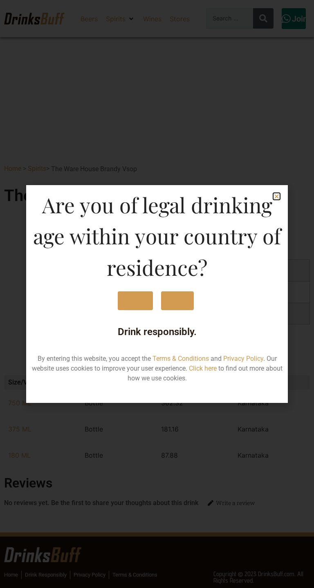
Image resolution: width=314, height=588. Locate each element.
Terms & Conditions (181, 358)
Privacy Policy (243, 358)
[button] (277, 196)
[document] (157, 294)
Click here (203, 368)
